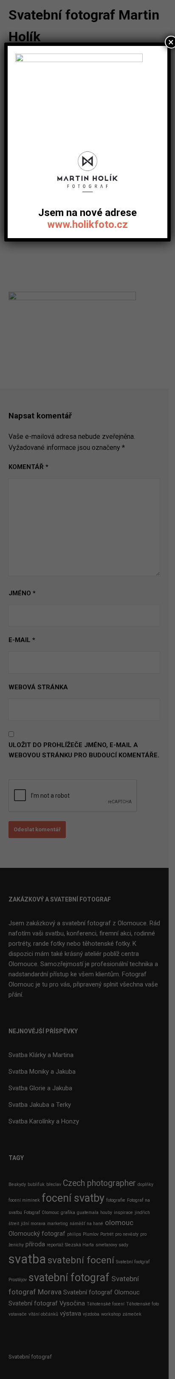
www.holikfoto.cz (87, 224)
